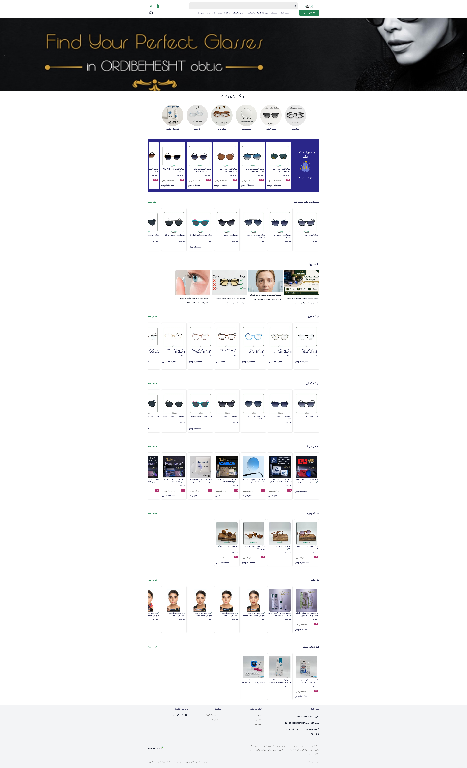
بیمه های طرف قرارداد (213, 715)
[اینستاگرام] (182, 715)
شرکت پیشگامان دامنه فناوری (159, 762)
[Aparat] (178, 715)
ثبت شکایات (216, 720)
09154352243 (303, 716)
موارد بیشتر (307, 177)
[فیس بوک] (186, 715)
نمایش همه (152, 317)
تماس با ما (211, 13)
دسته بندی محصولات (309, 13)
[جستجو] (295, 5)
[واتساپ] (174, 715)
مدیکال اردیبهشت (223, 13)
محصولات (274, 13)
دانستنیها (251, 13)
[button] (464, 54)
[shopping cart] (156, 6)
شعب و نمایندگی (239, 13)
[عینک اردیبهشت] (309, 6)
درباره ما (201, 13)
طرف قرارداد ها (262, 13)
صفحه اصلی (284, 13)
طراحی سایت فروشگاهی (199, 762)
